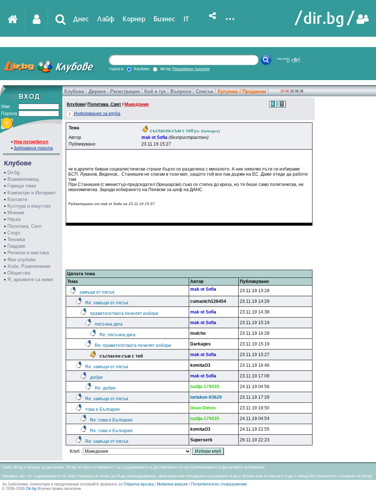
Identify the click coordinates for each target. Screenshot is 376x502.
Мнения (15, 212)
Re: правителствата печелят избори (133, 345)
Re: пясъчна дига (117, 334)
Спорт (14, 233)
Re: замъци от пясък (106, 302)
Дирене (97, 91)
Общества (18, 273)
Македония (136, 104)
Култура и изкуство (29, 206)
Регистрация (125, 91)
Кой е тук (155, 91)
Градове (16, 246)
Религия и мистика (28, 252)
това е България (102, 409)
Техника (16, 239)
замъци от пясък (96, 292)
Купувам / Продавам (242, 91)
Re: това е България (111, 420)
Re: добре (105, 388)
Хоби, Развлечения (28, 266)
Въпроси (180, 91)
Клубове (74, 91)
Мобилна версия (172, 484)
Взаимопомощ (23, 179)
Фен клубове (21, 259)
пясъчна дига (109, 324)
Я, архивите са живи (30, 279)
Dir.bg (13, 172)
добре (96, 377)
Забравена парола (33, 148)
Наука (14, 219)
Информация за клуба (97, 113)
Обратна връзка (138, 484)
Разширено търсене (191, 69)
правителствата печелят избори (124, 313)
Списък (204, 91)
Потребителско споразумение (219, 484)
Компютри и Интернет (31, 193)
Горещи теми (21, 186)
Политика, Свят (24, 226)
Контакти (17, 199)
